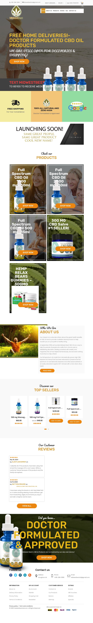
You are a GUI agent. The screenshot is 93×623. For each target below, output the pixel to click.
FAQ (67, 10)
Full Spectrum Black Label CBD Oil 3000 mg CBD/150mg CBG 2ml (37, 408)
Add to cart (37, 421)
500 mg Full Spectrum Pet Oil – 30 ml (18, 417)
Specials (71, 600)
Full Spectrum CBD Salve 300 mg (55, 409)
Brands (70, 589)
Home (43, 10)
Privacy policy (13, 606)
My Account (33, 589)
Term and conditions (26, 606)
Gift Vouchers (72, 592)
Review (62, 10)
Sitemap (51, 600)
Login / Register (73, 3)
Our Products (53, 592)
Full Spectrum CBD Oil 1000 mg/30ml (74, 417)
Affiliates (70, 596)
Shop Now (19, 61)
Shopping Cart (33, 596)
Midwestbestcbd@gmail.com (80, 577)
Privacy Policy (13, 596)
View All (26, 506)
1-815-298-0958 (59, 577)
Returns (51, 596)
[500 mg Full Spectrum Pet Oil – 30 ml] (19, 406)
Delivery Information (15, 592)
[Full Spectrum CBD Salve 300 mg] (56, 402)
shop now (28, 206)
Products (56, 10)
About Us (49, 10)
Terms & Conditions (15, 600)
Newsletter (32, 600)
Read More (47, 371)
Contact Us (72, 10)
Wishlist (31, 592)
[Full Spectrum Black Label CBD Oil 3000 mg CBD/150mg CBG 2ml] (37, 401)
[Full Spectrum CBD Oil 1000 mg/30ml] (74, 406)
